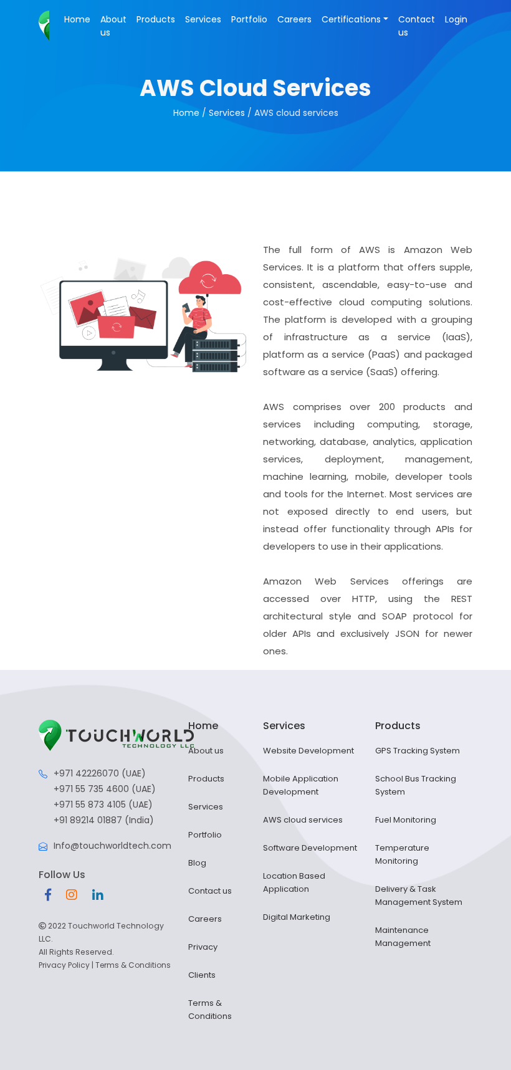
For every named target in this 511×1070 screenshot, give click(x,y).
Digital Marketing (296, 917)
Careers (294, 19)
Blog (197, 863)
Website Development (308, 751)
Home (77, 19)
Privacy (202, 947)
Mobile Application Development (300, 785)
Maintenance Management (403, 936)
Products (155, 19)
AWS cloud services (303, 820)
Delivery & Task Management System (418, 895)
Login (456, 19)
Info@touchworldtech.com (112, 845)
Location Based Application (294, 882)
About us (113, 26)
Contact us (416, 26)
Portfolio (249, 19)
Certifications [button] (351, 19)
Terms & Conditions (133, 965)
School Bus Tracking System (415, 785)
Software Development (310, 848)
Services (203, 19)
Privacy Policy (64, 965)
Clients (202, 975)
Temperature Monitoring (402, 854)
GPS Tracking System (417, 751)
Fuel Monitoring (405, 820)
